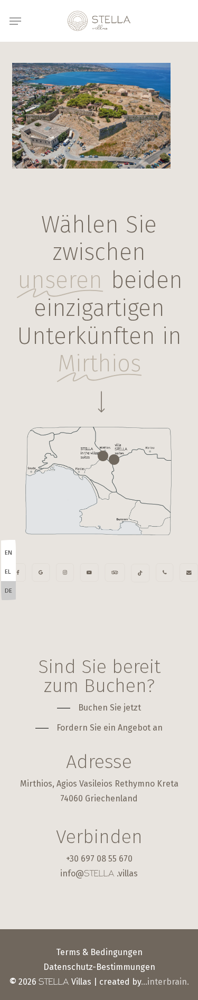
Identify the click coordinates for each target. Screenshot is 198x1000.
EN (8, 552)
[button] (15, 21)
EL (8, 571)
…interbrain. (165, 982)
